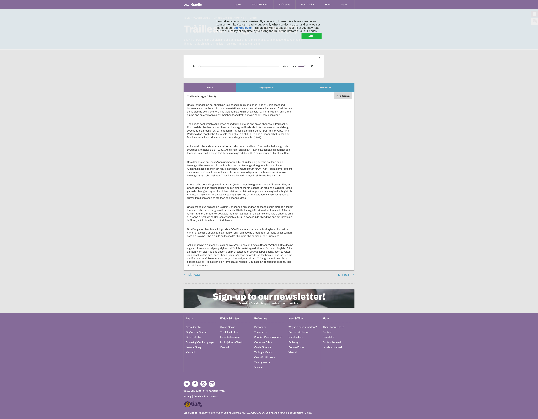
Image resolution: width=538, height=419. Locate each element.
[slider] (239, 66)
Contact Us (212, 384)
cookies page (243, 27)
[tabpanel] (269, 181)
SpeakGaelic (193, 327)
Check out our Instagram (203, 384)
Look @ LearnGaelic (231, 342)
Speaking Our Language (200, 342)
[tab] (210, 87)
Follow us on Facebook (195, 384)
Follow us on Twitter (187, 384)
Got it (311, 36)
